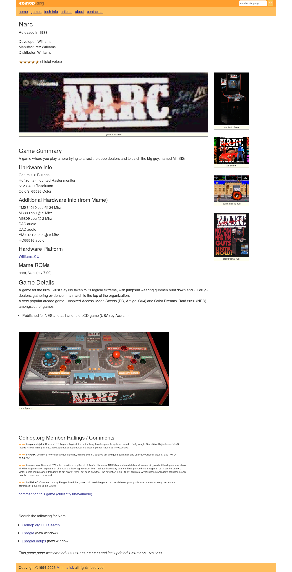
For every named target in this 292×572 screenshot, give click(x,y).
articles (66, 11)
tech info (51, 11)
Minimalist (65, 567)
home (23, 11)
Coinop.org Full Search (41, 525)
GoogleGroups (34, 541)
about (79, 11)
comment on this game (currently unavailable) (55, 494)
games (36, 11)
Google (28, 533)
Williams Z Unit (31, 256)
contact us (95, 11)
